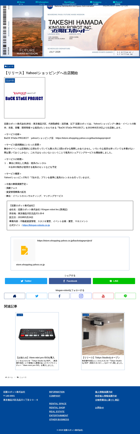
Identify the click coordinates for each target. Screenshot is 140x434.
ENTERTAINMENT (58, 415)
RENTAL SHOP (57, 408)
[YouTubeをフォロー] (103, 296)
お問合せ (99, 408)
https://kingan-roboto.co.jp (36, 225)
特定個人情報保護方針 (106, 396)
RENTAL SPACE (57, 404)
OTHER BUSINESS (59, 419)
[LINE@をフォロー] (125, 296)
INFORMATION (57, 392)
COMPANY (54, 396)
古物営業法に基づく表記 (107, 400)
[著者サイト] (14, 296)
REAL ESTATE (57, 411)
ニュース (9, 66)
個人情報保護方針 (104, 392)
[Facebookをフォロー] (58, 296)
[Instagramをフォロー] (81, 296)
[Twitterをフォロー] (36, 296)
